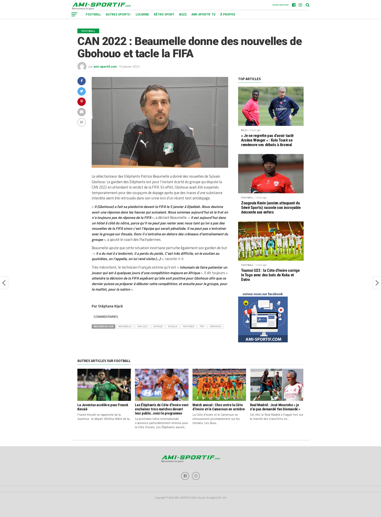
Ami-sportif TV (203, 14)
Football (247, 197)
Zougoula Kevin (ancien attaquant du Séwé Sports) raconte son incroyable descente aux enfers (270, 207)
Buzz (183, 14)
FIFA (202, 326)
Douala (172, 326)
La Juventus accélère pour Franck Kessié (102, 407)
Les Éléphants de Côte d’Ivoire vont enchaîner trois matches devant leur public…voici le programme (162, 409)
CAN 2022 (142, 326)
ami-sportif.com (105, 66)
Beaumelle (125, 326)
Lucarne (142, 14)
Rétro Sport (164, 14)
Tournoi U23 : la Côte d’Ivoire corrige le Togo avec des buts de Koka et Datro (270, 275)
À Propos (227, 14)
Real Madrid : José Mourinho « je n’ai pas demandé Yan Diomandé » (275, 407)
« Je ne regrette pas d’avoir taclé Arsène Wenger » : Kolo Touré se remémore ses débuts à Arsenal (267, 140)
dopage (158, 326)
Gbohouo (215, 326)
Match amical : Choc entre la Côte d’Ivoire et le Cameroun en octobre (218, 407)
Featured (188, 326)
